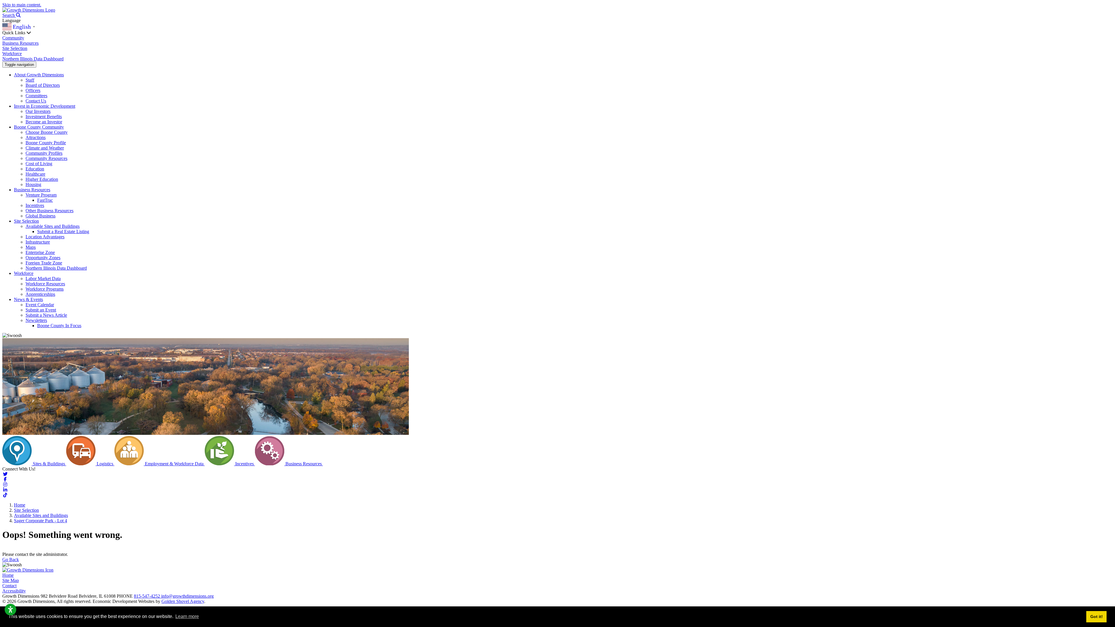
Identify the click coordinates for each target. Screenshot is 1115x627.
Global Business (40, 215)
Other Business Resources (49, 210)
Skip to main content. (21, 4)
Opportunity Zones (43, 257)
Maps (31, 247)
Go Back (10, 559)
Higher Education (42, 179)
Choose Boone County (47, 132)
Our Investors (38, 111)
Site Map (10, 580)
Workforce (12, 53)
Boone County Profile (46, 142)
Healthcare (35, 174)
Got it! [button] (1096, 616)
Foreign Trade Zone (44, 262)
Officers (33, 90)
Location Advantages (45, 236)
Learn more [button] (187, 616)
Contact (9, 585)
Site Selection (14, 48)
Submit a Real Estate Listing (63, 231)
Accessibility (14, 590)
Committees (36, 95)
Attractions (36, 137)
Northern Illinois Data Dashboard (33, 58)
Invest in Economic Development (44, 106)
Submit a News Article (46, 315)
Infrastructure (38, 241)
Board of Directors (43, 85)
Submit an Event (41, 309)
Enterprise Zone (40, 252)
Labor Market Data (43, 278)
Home (8, 575)
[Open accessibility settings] (10, 609)
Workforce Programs (45, 289)
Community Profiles (44, 153)
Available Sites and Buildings (53, 226)
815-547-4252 (147, 596)
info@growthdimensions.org (187, 596)
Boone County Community (39, 127)
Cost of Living (39, 163)
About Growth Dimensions (39, 74)
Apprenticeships (40, 294)
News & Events (28, 299)
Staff (30, 80)
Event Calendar (40, 304)
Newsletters (36, 320)
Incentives (35, 205)
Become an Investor (44, 121)
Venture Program (41, 194)
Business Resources (20, 43)
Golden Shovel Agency (182, 601)
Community (13, 37)
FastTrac (45, 200)
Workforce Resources (45, 283)
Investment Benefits (44, 116)
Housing (33, 184)
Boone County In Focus (59, 325)
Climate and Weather (45, 147)
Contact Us (36, 100)
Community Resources (46, 158)
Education (35, 168)
